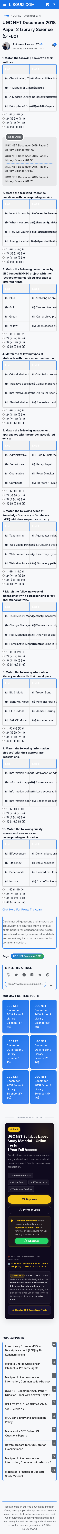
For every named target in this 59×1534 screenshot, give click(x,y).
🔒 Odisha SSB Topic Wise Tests (29, 1310)
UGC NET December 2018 (27, 956)
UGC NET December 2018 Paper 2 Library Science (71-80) (26, 169)
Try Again (36, 909)
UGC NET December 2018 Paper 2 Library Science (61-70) (26, 179)
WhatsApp (33, 1240)
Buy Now (31, 1199)
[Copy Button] (50, 984)
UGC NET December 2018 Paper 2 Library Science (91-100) (26, 147)
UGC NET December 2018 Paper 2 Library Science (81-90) (26, 158)
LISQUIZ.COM (22, 4)
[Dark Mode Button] (47, 4)
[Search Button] (54, 4)
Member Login (31, 1209)
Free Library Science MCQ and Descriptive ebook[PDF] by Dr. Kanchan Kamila (24, 1350)
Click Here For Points (15, 909)
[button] (8, 975)
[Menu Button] (5, 4)
